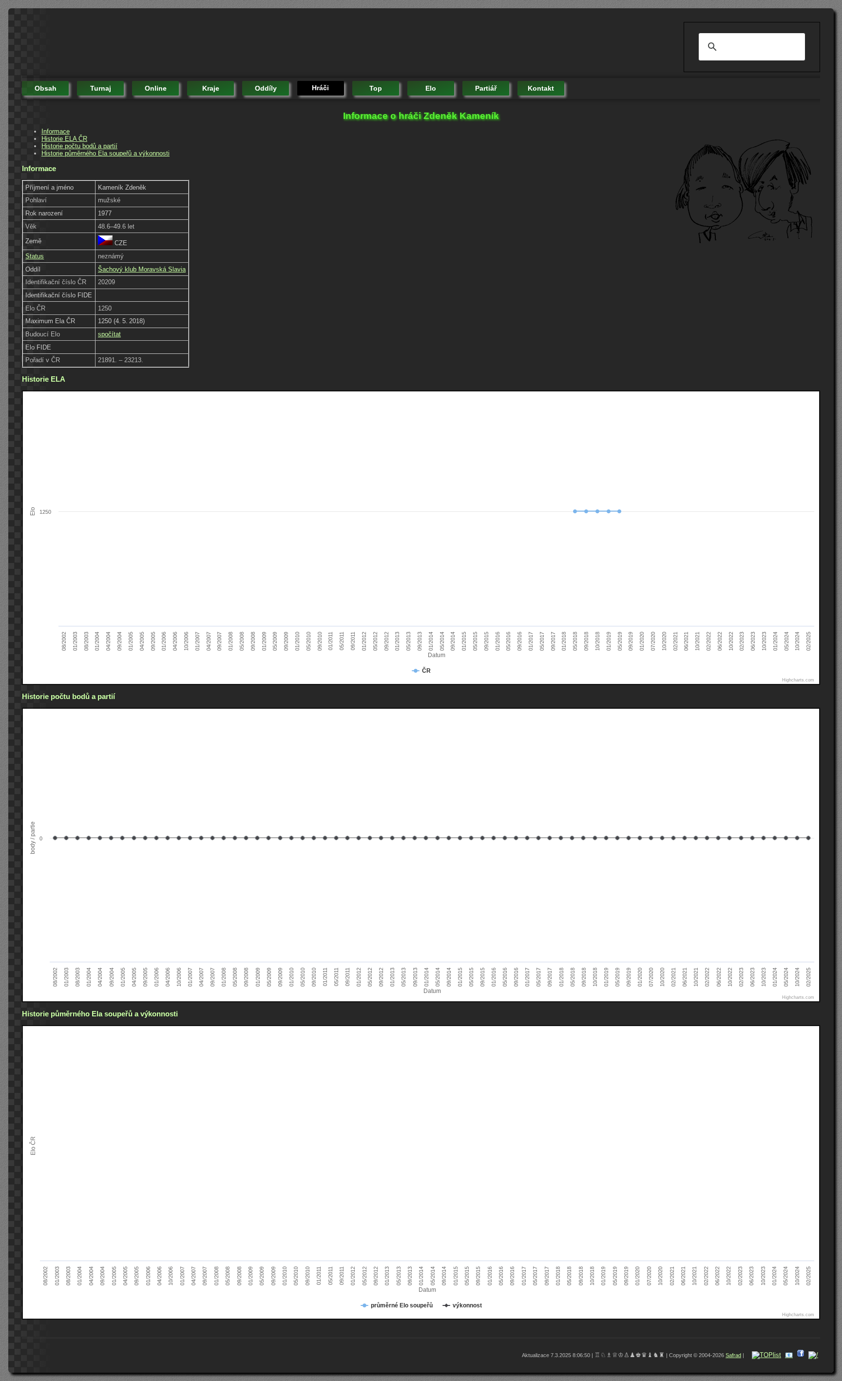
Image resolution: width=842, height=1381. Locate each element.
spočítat (109, 334)
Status (34, 256)
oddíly (266, 88)
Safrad (733, 1355)
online (156, 88)
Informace (55, 131)
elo (430, 88)
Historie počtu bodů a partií (79, 146)
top (375, 88)
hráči (320, 88)
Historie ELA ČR (64, 138)
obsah (46, 88)
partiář (486, 88)
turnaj (100, 88)
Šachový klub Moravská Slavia (142, 269)
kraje (210, 88)
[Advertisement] (199, 44)
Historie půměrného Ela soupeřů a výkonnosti (105, 153)
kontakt (541, 88)
